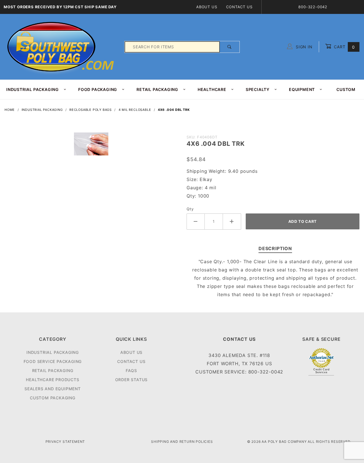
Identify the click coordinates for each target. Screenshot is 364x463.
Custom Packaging (52, 397)
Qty (190, 209)
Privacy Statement (65, 441)
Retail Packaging (52, 370)
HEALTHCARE (212, 89)
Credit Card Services (321, 371)
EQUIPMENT (302, 89)
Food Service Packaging (53, 361)
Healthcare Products (52, 379)
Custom (345, 89)
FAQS (131, 370)
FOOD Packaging (97, 89)
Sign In (303, 46)
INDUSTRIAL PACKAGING (32, 89)
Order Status (131, 379)
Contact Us (239, 7)
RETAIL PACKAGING (157, 89)
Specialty (258, 89)
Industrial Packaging (52, 352)
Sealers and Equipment (52, 388)
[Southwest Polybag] (61, 46)
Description (275, 248)
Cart (343, 46)
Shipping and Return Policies (182, 441)
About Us (206, 7)
